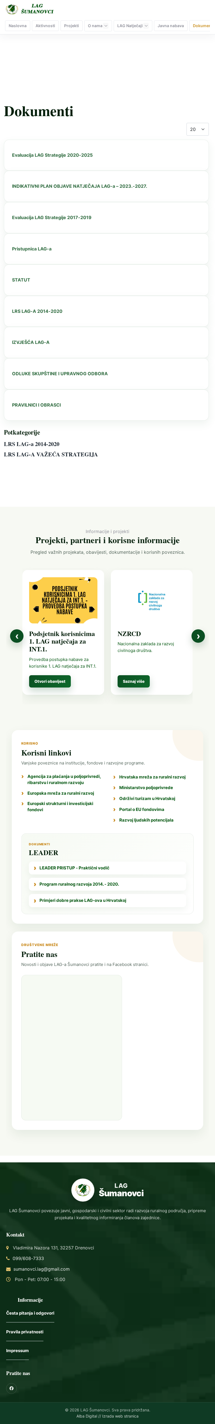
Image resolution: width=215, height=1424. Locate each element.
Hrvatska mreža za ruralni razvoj (152, 777)
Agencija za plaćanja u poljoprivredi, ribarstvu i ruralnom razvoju (64, 779)
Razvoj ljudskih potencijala (146, 820)
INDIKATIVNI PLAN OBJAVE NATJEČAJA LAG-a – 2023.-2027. (79, 186)
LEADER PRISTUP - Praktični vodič (74, 868)
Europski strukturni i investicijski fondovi (60, 806)
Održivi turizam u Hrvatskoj (147, 798)
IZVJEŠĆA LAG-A (31, 342)
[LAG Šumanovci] (30, 9)
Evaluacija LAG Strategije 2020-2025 (52, 155)
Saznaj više (133, 681)
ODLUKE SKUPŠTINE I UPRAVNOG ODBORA (60, 373)
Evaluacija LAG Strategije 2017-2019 (52, 217)
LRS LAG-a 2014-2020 (31, 444)
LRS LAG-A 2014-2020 (37, 311)
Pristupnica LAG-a (32, 249)
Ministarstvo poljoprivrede (146, 787)
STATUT (21, 280)
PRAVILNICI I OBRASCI (36, 405)
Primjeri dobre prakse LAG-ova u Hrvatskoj (82, 900)
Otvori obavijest (50, 681)
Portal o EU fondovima (141, 809)
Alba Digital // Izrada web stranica (107, 1416)
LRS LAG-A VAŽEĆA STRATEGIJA (51, 454)
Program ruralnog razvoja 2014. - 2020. (79, 884)
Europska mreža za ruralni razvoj (60, 793)
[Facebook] (11, 1388)
